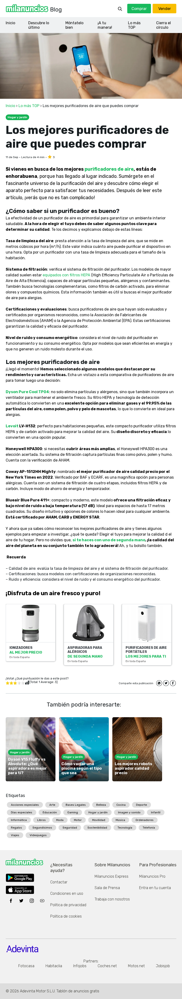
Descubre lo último (38, 25)
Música (120, 820)
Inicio (10, 23)
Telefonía (149, 827)
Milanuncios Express (111, 876)
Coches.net (107, 966)
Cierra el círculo (163, 25)
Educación (50, 812)
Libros (41, 820)
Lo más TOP (134, 25)
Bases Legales (76, 804)
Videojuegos (38, 835)
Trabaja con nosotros (112, 899)
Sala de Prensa (107, 888)
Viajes (15, 835)
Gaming (72, 812)
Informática (19, 820)
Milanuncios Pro (152, 876)
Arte (52, 804)
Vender (164, 8)
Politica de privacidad (68, 905)
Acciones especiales (25, 804)
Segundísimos (42, 827)
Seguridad (70, 827)
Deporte (141, 804)
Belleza (101, 804)
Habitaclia (54, 966)
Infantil (155, 812)
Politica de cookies (66, 916)
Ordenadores (145, 820)
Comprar (139, 8)
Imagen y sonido (129, 812)
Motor (78, 820)
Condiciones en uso (66, 893)
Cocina (121, 804)
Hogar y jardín (98, 812)
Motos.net (136, 966)
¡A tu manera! (105, 25)
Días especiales (21, 812)
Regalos (16, 827)
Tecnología (125, 827)
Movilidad (98, 820)
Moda (60, 820)
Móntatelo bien (74, 25)
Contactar (58, 882)
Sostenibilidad (97, 827)
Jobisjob (163, 966)
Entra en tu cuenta (155, 888)
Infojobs (79, 966)
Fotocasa (26, 966)
